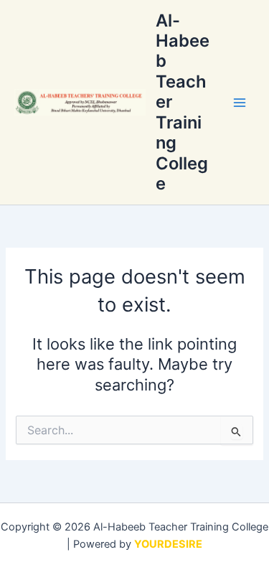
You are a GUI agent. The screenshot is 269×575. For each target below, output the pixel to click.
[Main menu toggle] (240, 103)
